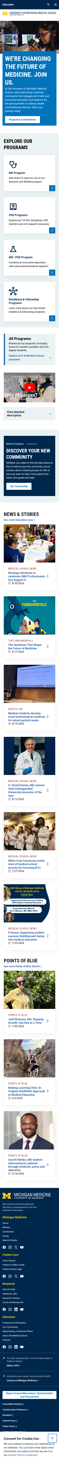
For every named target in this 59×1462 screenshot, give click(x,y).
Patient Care (11, 1254)
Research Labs (10, 1293)
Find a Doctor (9, 1260)
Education (9, 1316)
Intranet (6, 1340)
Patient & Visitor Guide (13, 1265)
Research (9, 1283)
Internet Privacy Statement (22, 1455)
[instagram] (10, 1247)
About (5, 1223)
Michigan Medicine (15, 1217)
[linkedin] (16, 1309)
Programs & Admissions (14, 1322)
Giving (6, 1236)
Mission (6, 1227)
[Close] (52, 1438)
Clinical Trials (9, 1289)
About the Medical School (15, 1335)
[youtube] (21, 1247)
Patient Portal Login (12, 1269)
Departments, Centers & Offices (18, 1331)
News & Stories (10, 1240)
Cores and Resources (13, 1302)
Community (8, 1231)
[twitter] (16, 1247)
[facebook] (4, 1247)
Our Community (10, 1327)
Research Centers (11, 1298)
